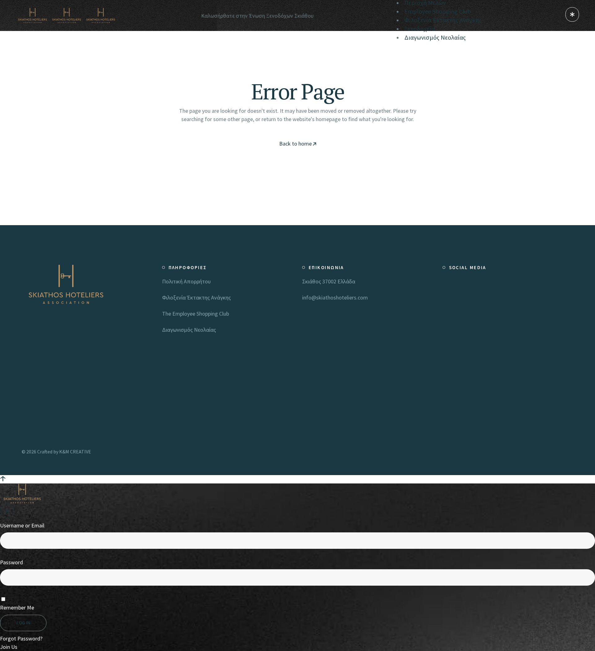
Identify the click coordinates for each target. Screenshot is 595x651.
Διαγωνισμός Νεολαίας (189, 329)
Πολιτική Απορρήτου (186, 281)
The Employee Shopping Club (195, 313)
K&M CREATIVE (75, 451)
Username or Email (22, 525)
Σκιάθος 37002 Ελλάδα (328, 281)
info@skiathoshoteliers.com (335, 297)
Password (11, 562)
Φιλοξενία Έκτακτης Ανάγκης (196, 297)
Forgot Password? (21, 638)
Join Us (8, 646)
